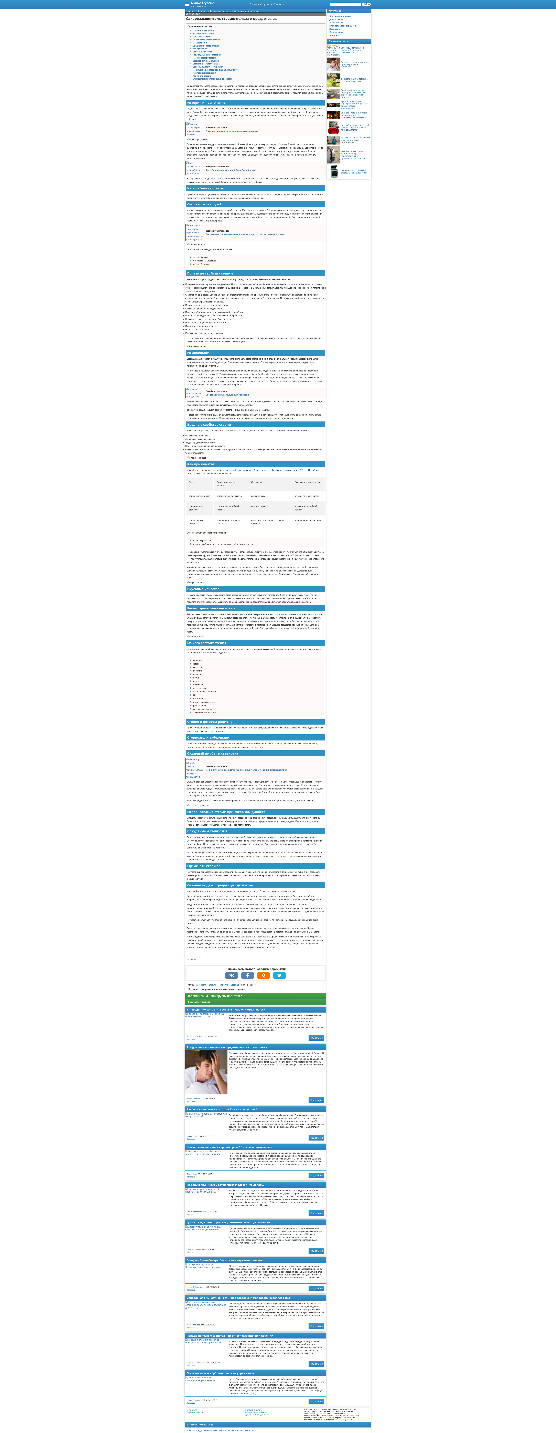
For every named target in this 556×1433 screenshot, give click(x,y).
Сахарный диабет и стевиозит (208, 67)
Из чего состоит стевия (204, 58)
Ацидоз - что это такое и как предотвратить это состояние (227, 1047)
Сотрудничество (253, 1410)
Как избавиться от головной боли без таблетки (230, 170)
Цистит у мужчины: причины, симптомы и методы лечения (228, 1222)
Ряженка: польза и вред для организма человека (231, 131)
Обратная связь (195, 1412)
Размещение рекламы (256, 1412)
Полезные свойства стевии (206, 39)
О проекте (266, 4)
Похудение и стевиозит (204, 73)
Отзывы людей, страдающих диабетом (212, 79)
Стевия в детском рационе (206, 61)
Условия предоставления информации (206, 1430)
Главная (254, 4)
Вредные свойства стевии (206, 45)
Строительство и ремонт (342, 25)
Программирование (340, 16)
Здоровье (191, 1039)
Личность (334, 35)
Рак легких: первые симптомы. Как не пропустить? (222, 1109)
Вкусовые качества (202, 51)
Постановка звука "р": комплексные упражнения (220, 1373)
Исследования (200, 42)
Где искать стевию (202, 76)
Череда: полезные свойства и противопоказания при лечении (230, 1335)
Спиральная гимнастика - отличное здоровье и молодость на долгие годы (238, 1298)
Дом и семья (336, 19)
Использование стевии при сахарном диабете (216, 70)
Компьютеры (336, 32)
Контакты (278, 4)
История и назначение (204, 30)
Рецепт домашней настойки (207, 54)
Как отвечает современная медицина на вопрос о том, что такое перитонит (245, 234)
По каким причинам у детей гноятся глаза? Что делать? (225, 1184)
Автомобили (336, 22)
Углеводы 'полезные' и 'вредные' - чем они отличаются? (226, 1009)
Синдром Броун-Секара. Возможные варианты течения (225, 1260)
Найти (366, 4)
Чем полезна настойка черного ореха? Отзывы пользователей (230, 1147)
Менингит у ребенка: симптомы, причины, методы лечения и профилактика (246, 770)
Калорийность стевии (203, 33)
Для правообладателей (256, 1414)
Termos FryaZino (202, 3)
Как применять (200, 48)
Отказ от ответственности (241, 1430)
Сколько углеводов (202, 36)
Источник (191, 959)
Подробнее (316, 1037)
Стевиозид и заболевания (205, 63)
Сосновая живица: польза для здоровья (227, 395)
